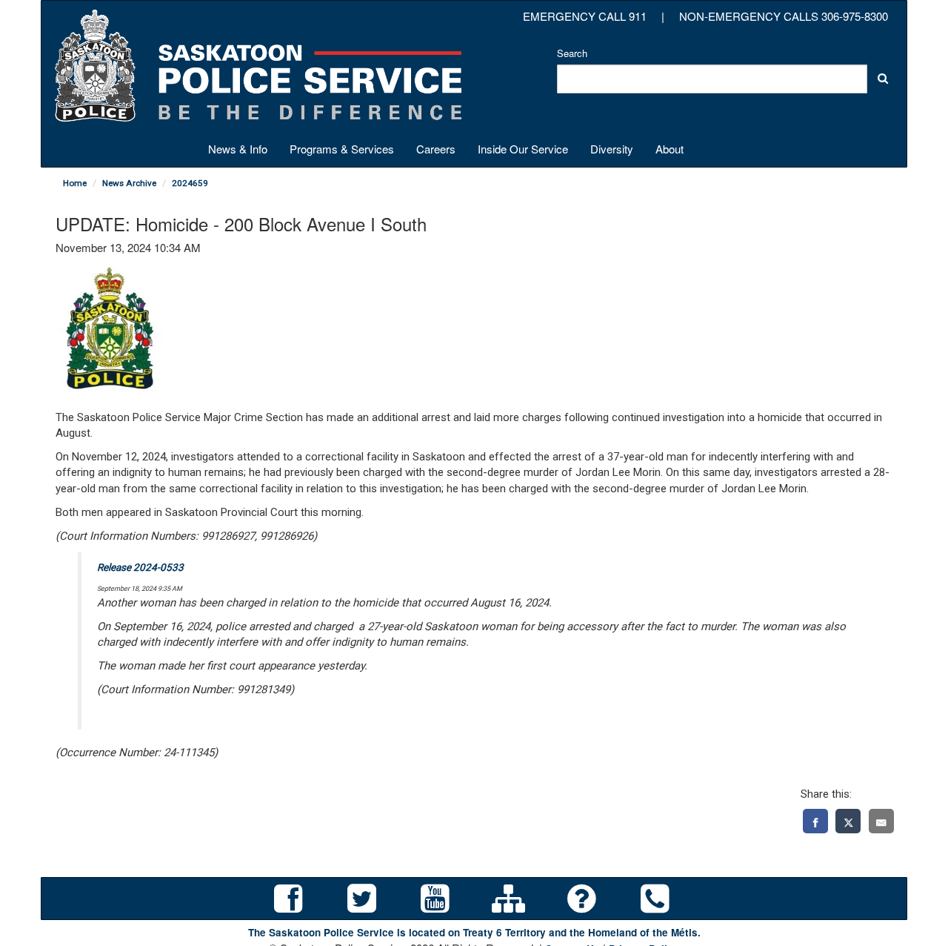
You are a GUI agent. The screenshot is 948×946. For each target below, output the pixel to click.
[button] (883, 78)
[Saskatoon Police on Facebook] (288, 899)
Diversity (611, 148)
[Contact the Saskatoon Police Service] (655, 899)
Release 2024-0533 (140, 567)
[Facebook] (815, 821)
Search (572, 53)
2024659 (190, 183)
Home (75, 183)
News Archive (129, 183)
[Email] (881, 821)
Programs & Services (342, 148)
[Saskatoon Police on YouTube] (435, 899)
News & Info (237, 148)
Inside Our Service (523, 148)
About (669, 148)
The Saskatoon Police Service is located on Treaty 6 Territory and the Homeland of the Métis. (474, 932)
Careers (435, 148)
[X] (848, 821)
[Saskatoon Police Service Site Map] (508, 899)
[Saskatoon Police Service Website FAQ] (581, 899)
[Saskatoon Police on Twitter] (361, 899)
